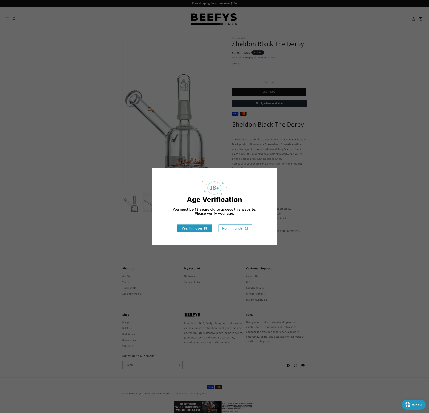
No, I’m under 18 (235, 228)
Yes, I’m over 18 (194, 228)
